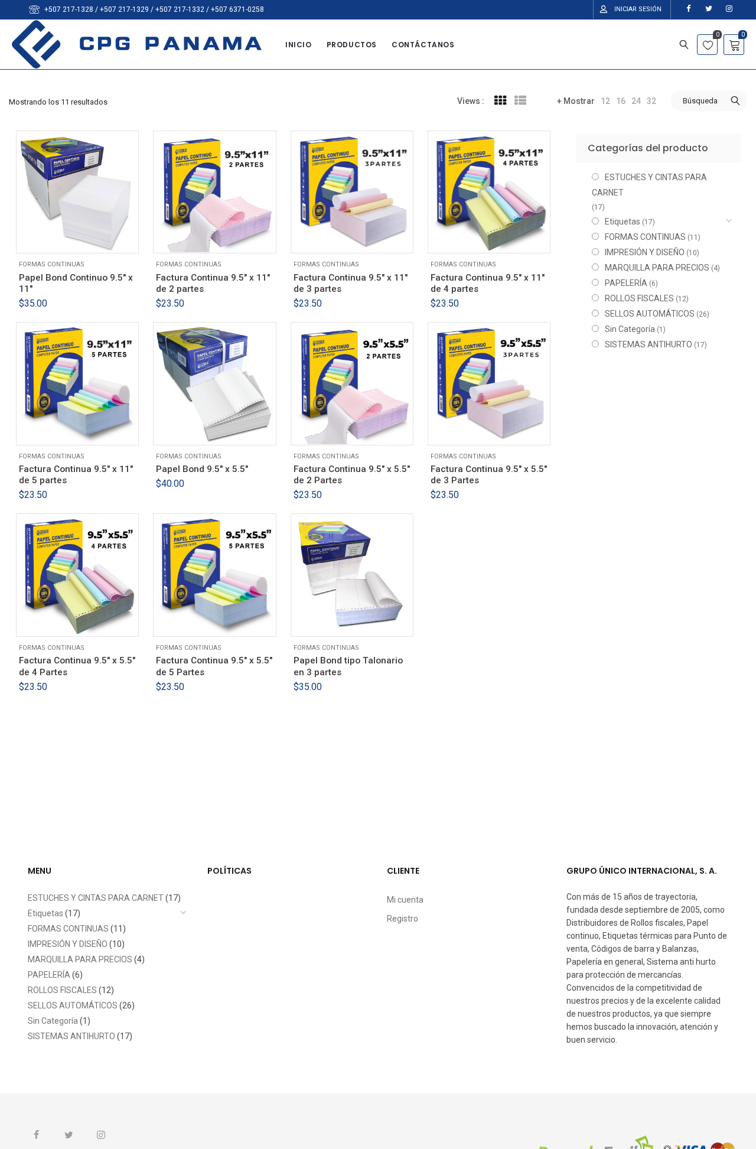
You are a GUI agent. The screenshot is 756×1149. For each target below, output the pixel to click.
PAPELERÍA (626, 283)
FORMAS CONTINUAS (51, 264)
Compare (112, 237)
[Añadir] (59, 237)
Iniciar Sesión (638, 9)
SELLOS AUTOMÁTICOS (650, 313)
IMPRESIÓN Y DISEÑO (645, 252)
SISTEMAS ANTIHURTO (648, 344)
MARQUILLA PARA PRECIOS (657, 267)
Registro (402, 918)
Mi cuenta (405, 899)
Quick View (85, 237)
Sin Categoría (630, 329)
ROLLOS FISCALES (639, 298)
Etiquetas (622, 221)
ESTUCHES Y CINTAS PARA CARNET (649, 184)
